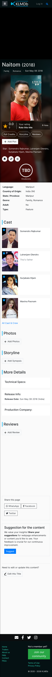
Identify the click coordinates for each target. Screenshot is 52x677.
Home (4, 647)
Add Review (13, 432)
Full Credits (9, 134)
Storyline (23, 134)
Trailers (5, 649)
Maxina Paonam (33, 151)
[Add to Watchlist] (4, 159)
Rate (46, 125)
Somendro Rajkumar (19, 148)
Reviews (36, 134)
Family (6, 71)
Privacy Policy (34, 666)
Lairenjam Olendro (39, 148)
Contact (5, 658)
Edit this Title (14, 573)
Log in (39, 3)
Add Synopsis (14, 360)
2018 (28, 65)
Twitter (12, 513)
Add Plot (11, 141)
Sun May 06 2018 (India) (25, 399)
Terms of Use (33, 663)
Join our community (39, 654)
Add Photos (13, 341)
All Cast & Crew (10, 323)
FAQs (4, 661)
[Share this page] (17, 159)
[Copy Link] (11, 159)
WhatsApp (13, 506)
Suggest (10, 551)
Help (4, 655)
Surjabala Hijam (16, 151)
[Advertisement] (26, 33)
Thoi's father (26, 259)
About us (6, 652)
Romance (17, 71)
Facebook (29, 506)
